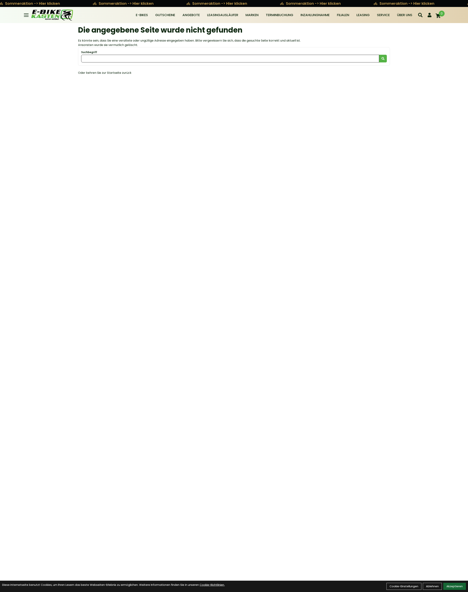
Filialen (343, 15)
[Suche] (420, 15)
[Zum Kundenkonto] (429, 15)
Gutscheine (165, 15)
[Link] (26, 15)
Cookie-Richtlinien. (212, 585)
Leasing (363, 15)
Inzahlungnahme (315, 15)
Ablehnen (432, 586)
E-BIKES (142, 15)
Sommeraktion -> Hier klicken (126, 3)
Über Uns (404, 15)
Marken (252, 15)
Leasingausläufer (222, 15)
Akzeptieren (454, 586)
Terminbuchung (279, 15)
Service (383, 15)
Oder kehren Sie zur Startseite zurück (104, 73)
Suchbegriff (89, 52)
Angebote (191, 15)
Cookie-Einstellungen (404, 586)
